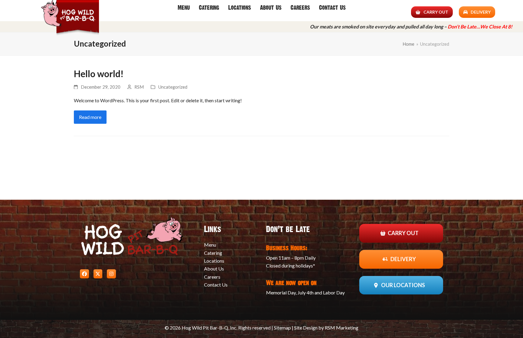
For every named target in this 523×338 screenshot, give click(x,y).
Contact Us (216, 284)
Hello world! (98, 73)
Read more (90, 117)
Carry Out (403, 233)
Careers (212, 277)
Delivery (403, 259)
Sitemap (282, 327)
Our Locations (403, 285)
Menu (210, 245)
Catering (213, 253)
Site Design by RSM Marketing (326, 327)
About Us (214, 268)
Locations (214, 261)
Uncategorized (172, 87)
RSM (139, 87)
